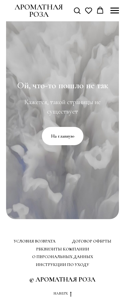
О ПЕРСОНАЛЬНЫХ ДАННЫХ (62, 256)
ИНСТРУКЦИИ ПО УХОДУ (62, 264)
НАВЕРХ (60, 293)
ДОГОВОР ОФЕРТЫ (91, 241)
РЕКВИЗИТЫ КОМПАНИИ (62, 249)
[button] (77, 10)
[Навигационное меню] (114, 11)
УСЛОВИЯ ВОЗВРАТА (35, 241)
